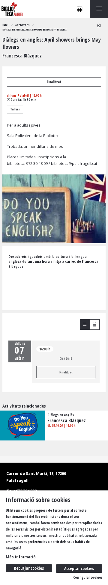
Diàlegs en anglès (60, 415)
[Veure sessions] (85, 324)
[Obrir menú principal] (99, 9)
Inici (5, 25)
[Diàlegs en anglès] (22, 425)
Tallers (15, 109)
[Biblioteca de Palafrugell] (11, 9)
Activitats (22, 25)
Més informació (21, 557)
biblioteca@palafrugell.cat (74, 163)
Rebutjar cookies (29, 568)
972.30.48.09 (37, 163)
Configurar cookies (87, 577)
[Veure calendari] (95, 324)
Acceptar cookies (79, 568)
